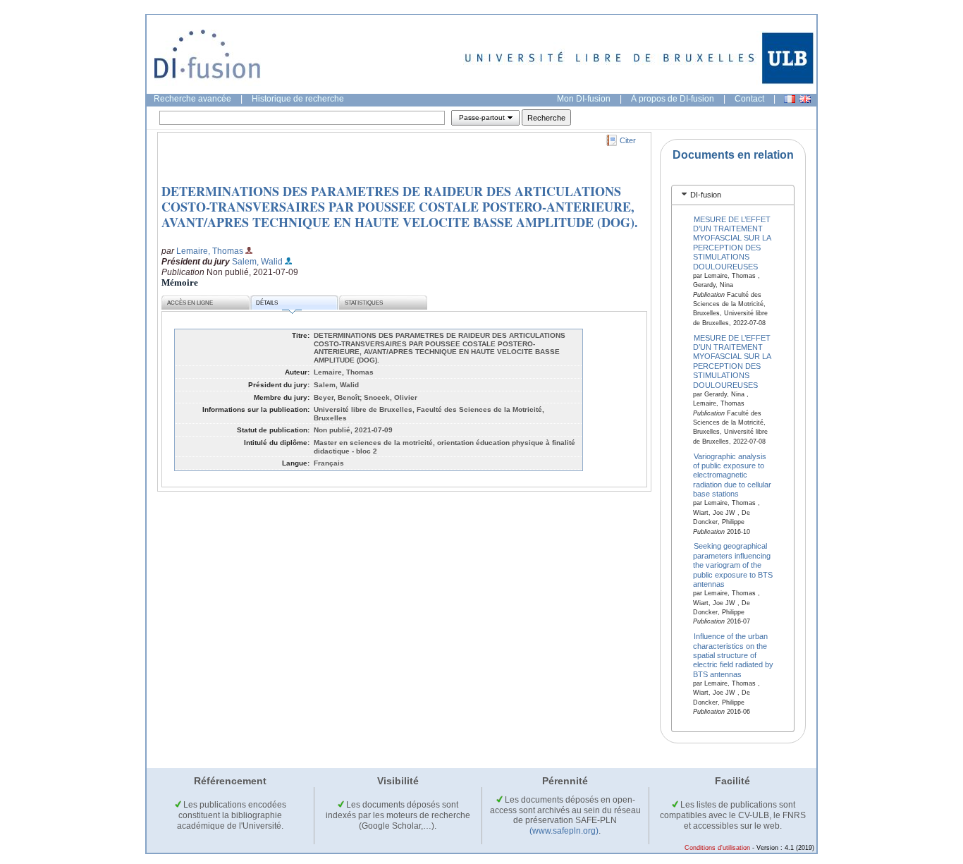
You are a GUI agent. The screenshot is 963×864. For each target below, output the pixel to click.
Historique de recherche (298, 99)
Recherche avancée (192, 99)
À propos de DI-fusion (672, 99)
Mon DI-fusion (584, 99)
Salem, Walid (257, 262)
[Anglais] (805, 99)
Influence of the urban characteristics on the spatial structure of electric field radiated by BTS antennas (733, 655)
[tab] (733, 195)
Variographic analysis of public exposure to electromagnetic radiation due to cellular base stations (732, 474)
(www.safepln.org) (564, 831)
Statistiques (364, 303)
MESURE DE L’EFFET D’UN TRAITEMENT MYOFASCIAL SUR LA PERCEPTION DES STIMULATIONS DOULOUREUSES (732, 242)
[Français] (789, 99)
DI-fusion (705, 194)
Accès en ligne (190, 303)
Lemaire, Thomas (209, 251)
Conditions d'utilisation (717, 847)
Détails (267, 303)
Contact (749, 99)
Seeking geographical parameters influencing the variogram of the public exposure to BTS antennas (733, 565)
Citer (628, 140)
